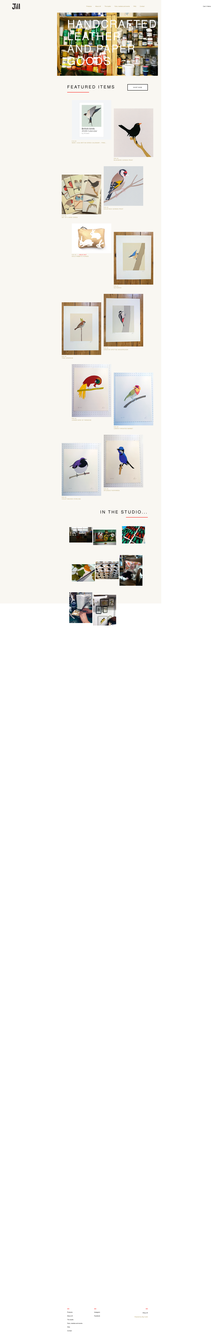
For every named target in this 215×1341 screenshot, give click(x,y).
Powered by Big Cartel (141, 1317)
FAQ (134, 6)
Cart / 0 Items (207, 6)
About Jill (98, 6)
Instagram (97, 1312)
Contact (142, 6)
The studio (108, 6)
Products (89, 6)
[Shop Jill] (16, 6)
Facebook (97, 1316)
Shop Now (137, 87)
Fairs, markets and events (122, 6)
